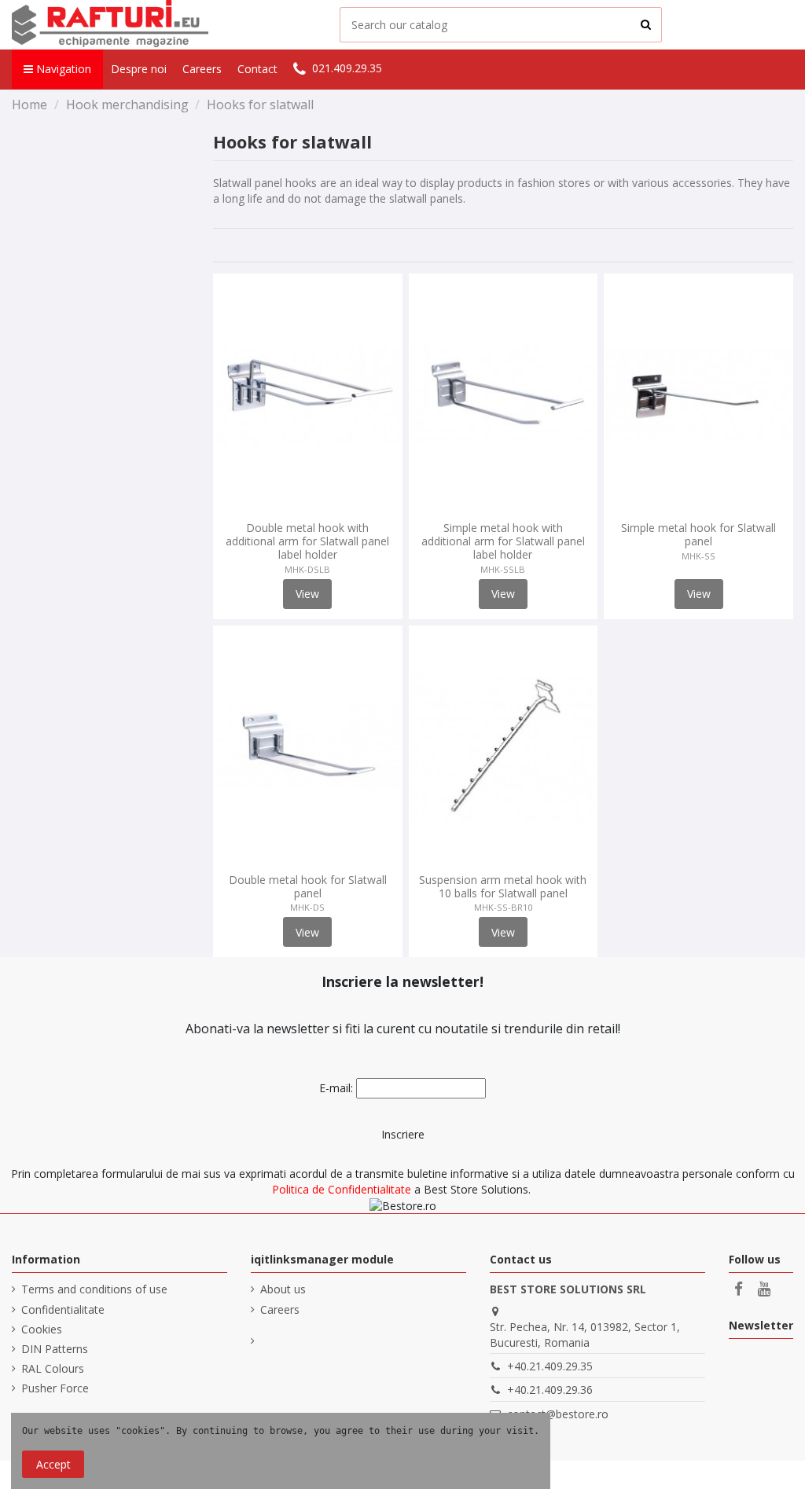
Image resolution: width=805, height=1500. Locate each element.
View (307, 593)
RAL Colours (52, 1368)
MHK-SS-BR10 (503, 907)
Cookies (41, 1329)
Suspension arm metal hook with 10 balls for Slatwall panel (502, 886)
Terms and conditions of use (94, 1289)
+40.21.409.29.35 (550, 1366)
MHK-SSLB (502, 569)
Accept (53, 1464)
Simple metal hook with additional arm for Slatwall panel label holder (503, 541)
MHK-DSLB (307, 569)
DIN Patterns (54, 1348)
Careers (280, 1309)
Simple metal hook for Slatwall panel (698, 534)
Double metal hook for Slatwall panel (308, 886)
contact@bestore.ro (557, 1413)
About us (283, 1289)
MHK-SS (698, 556)
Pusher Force (55, 1388)
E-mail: (336, 1087)
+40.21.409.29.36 (550, 1389)
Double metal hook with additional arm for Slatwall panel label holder (307, 541)
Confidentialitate (63, 1309)
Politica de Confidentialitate (341, 1189)
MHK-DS (307, 907)
